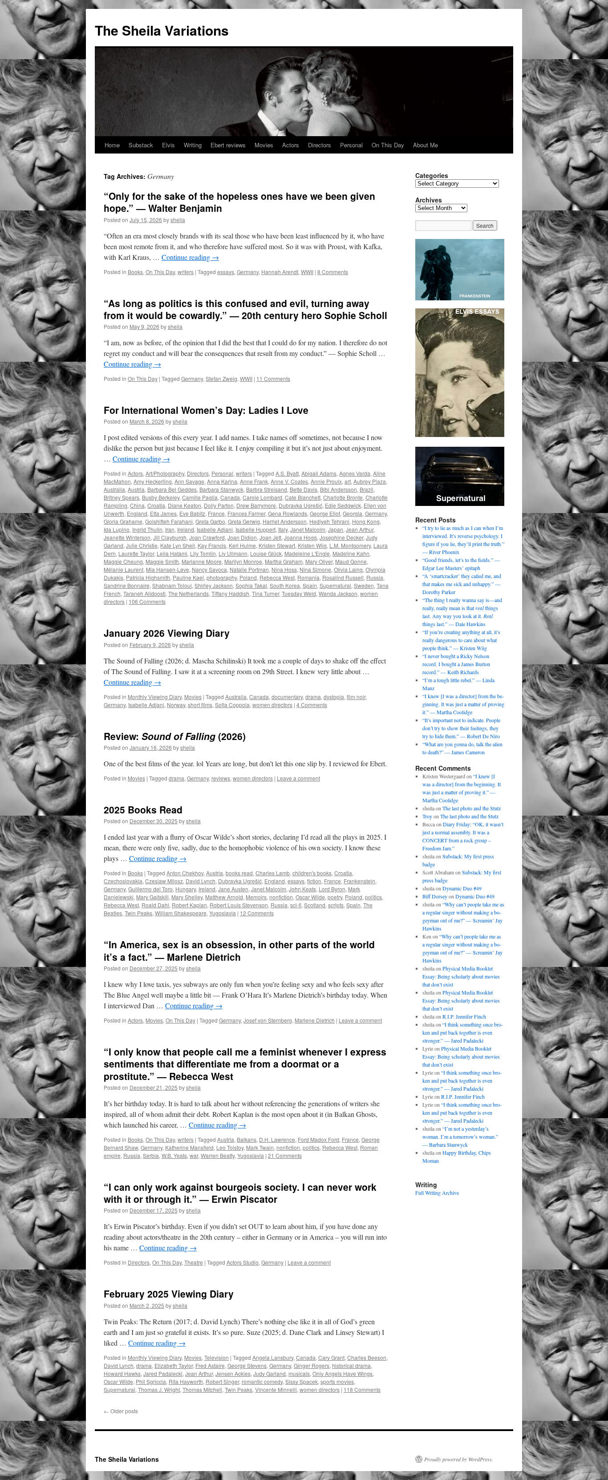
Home (112, 145)
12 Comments (257, 913)
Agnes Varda (354, 473)
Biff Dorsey (434, 896)
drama (313, 696)
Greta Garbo (210, 521)
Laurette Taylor (136, 553)
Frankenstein (359, 881)
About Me (425, 145)
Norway (176, 704)
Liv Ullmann (233, 553)
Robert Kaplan (189, 905)
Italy (283, 529)
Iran (169, 529)
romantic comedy (262, 1381)
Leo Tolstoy (229, 1147)
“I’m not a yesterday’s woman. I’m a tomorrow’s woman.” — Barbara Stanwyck (460, 1136)
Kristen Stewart (277, 545)
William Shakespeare (181, 913)
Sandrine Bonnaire (127, 585)
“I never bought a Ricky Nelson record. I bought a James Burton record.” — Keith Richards (456, 663)
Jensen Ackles (233, 1373)
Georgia (352, 513)
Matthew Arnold (224, 897)
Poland (248, 577)
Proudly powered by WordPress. (458, 1459)
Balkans (246, 1139)
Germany (248, 271)
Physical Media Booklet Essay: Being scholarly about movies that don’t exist (461, 976)
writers (186, 271)
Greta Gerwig (244, 521)
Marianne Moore (202, 561)
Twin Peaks (138, 913)
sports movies (337, 1381)
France (216, 513)
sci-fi (295, 905)
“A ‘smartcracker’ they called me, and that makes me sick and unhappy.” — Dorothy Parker (461, 583)
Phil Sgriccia (151, 1381)
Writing (193, 145)
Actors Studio (243, 1262)
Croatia (156, 505)
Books (135, 271)
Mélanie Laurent (123, 569)
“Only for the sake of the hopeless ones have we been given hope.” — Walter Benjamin (239, 201)
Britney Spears (121, 497)
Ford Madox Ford (318, 1139)
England (137, 513)
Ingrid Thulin (147, 529)
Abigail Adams (318, 473)
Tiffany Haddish (230, 593)
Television (216, 1357)
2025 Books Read (143, 809)
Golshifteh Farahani (169, 521)
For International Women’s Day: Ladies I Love (206, 410)
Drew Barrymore (256, 505)
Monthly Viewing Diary (155, 696)
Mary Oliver (318, 561)
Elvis (168, 145)
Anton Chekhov (184, 873)
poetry (335, 897)
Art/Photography (165, 473)
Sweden (364, 585)
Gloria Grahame (123, 521)
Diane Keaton (184, 505)
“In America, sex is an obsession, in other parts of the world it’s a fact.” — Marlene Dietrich (239, 950)
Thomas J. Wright (159, 1389)
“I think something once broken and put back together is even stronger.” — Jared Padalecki (462, 1032)
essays (225, 271)
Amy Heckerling (153, 481)
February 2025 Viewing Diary (169, 1293)
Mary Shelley (187, 897)
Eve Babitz (192, 513)
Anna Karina (222, 481)
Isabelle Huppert (255, 529)
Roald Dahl (155, 905)
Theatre (193, 1262)
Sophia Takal (251, 585)
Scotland (314, 905)
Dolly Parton (219, 505)
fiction (314, 881)
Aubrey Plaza (369, 481)
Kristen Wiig (312, 545)
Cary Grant (331, 1357)
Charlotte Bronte (343, 497)
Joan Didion (242, 537)
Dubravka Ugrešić (300, 505)
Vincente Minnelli (276, 1389)
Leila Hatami (172, 553)
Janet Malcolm (307, 529)
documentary (287, 696)
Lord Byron (332, 889)
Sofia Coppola (232, 704)
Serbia (151, 1155)
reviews (220, 778)
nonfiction (281, 897)
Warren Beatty (218, 1155)
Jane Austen (233, 889)
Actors (290, 145)
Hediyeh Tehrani (329, 521)
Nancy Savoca (209, 569)
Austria (136, 489)
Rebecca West (277, 577)
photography (222, 577)
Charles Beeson (366, 1357)
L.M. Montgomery (350, 545)
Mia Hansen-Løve (167, 569)
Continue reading (190, 257)
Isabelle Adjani (215, 529)
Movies (264, 145)
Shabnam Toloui (172, 585)
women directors (272, 704)
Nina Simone (315, 569)
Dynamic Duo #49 (462, 888)
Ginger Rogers (311, 1365)
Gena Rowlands (287, 513)
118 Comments (362, 1389)
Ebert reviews (228, 145)
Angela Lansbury (272, 1357)
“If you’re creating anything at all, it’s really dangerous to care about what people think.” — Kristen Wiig (461, 639)
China (137, 505)
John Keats (302, 889)
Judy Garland (269, 1373)
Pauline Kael (188, 577)
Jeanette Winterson (127, 537)
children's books (312, 873)
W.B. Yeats (174, 1155)
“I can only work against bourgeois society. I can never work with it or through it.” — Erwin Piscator (240, 1192)
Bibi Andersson (338, 489)
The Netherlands (188, 593)
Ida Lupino (117, 529)
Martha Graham (284, 561)
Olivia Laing (348, 569)
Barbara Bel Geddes (172, 489)
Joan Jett (270, 537)
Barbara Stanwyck (221, 489)
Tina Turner (265, 593)
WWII (307, 271)
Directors (319, 145)
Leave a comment (298, 778)
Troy (427, 816)
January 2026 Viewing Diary (167, 632)
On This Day (388, 145)
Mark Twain (260, 1147)
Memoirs (256, 897)
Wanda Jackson (338, 593)
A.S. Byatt (287, 473)
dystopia (334, 696)
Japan (335, 529)
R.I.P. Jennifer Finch (464, 1016)
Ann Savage (189, 481)
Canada (230, 497)
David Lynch (200, 881)
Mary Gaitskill (152, 897)
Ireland (185, 529)
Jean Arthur (359, 529)
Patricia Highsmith (148, 577)
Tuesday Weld (299, 593)
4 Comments (311, 704)
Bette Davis (303, 489)
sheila (177, 219)
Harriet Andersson (285, 521)
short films (200, 704)
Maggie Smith (162, 561)
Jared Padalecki (162, 1373)
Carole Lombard (262, 497)
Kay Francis (212, 545)
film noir (356, 696)
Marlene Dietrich (315, 1020)
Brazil (366, 489)
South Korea (285, 585)
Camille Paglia (200, 497)
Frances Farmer (246, 513)
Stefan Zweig (221, 378)
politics (373, 897)
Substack (141, 145)
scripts (336, 905)
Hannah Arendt (279, 271)
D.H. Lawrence (277, 1139)
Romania (308, 577)
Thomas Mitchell (202, 1389)
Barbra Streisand (266, 489)
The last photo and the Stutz (471, 808)
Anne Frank (254, 481)
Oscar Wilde (310, 897)
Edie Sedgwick (343, 505)
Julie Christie (142, 545)
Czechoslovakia (123, 881)
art (348, 481)
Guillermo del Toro (150, 889)
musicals (299, 1373)
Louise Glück (266, 553)
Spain (310, 585)
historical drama (351, 1365)
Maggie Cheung (123, 561)
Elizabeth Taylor (173, 1365)
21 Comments (285, 1155)
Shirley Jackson (214, 585)
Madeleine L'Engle (307, 553)
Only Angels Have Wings (342, 1373)
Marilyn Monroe (243, 561)
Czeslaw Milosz (164, 881)
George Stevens (247, 1365)
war (194, 1155)
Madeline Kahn (350, 553)
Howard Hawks (122, 1373)
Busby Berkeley (160, 497)
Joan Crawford (207, 537)
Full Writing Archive (437, 1192)
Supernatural (335, 585)
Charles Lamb (272, 873)
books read (239, 873)
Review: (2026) (175, 736)
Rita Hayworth (186, 1381)
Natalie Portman (249, 569)
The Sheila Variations (162, 30)
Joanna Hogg (300, 537)
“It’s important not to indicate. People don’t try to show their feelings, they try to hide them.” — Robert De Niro (461, 728)
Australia (114, 489)
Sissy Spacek (301, 1381)
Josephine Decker (341, 537)
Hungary (185, 889)
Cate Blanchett (302, 497)
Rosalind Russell (343, 577)
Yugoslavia (222, 913)
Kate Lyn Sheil (177, 545)
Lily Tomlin (203, 553)
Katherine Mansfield (189, 1147)
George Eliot (325, 513)
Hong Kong (366, 521)
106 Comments (147, 601)
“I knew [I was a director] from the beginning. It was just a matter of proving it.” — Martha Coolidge (463, 704)
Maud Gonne (351, 561)
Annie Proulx (326, 481)
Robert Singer (222, 1381)
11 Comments (273, 378)
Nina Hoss (284, 569)
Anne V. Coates (289, 481)
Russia (374, 577)
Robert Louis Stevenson (239, 905)
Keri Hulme (242, 545)
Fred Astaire (210, 1365)
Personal (351, 145)
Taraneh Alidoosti (144, 593)
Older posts (121, 1411)
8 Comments (332, 271)
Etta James (163, 513)
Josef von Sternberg (267, 1020)
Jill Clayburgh (169, 537)
